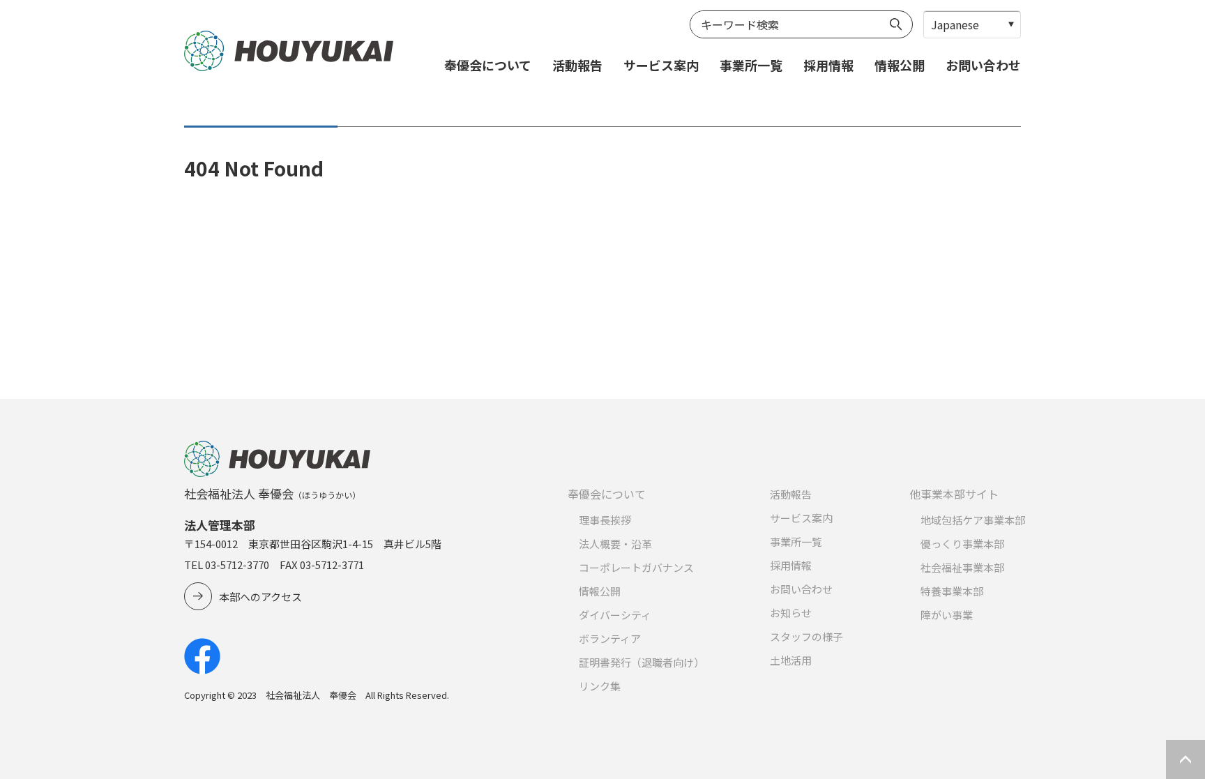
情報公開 (899, 65)
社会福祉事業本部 (962, 567)
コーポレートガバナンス (636, 567)
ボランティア (610, 638)
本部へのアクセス (260, 596)
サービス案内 (661, 65)
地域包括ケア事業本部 (972, 520)
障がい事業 (946, 614)
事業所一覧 (751, 65)
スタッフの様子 (806, 636)
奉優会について (487, 65)
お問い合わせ (983, 65)
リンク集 (600, 686)
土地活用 (791, 660)
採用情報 (828, 65)
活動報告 (577, 65)
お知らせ (791, 612)
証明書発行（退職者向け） (641, 662)
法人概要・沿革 (615, 543)
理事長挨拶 (605, 520)
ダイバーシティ (615, 614)
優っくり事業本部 (962, 543)
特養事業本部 (951, 591)
